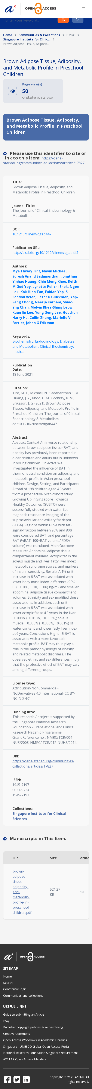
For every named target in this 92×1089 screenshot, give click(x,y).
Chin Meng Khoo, (53, 281)
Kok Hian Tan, (33, 291)
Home (7, 35)
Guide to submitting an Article (23, 1014)
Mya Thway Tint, (27, 271)
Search (8, 983)
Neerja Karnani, (49, 302)
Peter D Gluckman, (53, 297)
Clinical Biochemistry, (57, 346)
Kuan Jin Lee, (23, 312)
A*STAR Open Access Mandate (24, 1059)
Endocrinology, (47, 341)
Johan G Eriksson (40, 322)
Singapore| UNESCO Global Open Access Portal (36, 1046)
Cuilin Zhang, (41, 317)
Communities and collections (23, 995)
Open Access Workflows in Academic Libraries (35, 1040)
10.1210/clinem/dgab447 (31, 234)
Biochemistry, (23, 341)
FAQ (6, 1021)
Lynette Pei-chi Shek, (51, 286)
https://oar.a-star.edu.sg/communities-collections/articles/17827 (44, 160)
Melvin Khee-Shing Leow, (52, 307)
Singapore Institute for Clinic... (26, 39)
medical (18, 351)
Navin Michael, (55, 271)
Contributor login (15, 989)
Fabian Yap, (55, 291)
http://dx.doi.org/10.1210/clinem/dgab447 (45, 252)
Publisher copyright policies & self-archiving (33, 1027)
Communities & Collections (39, 35)
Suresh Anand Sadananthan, (36, 276)
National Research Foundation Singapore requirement (40, 1053)
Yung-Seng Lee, (49, 312)
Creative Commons (16, 1034)
